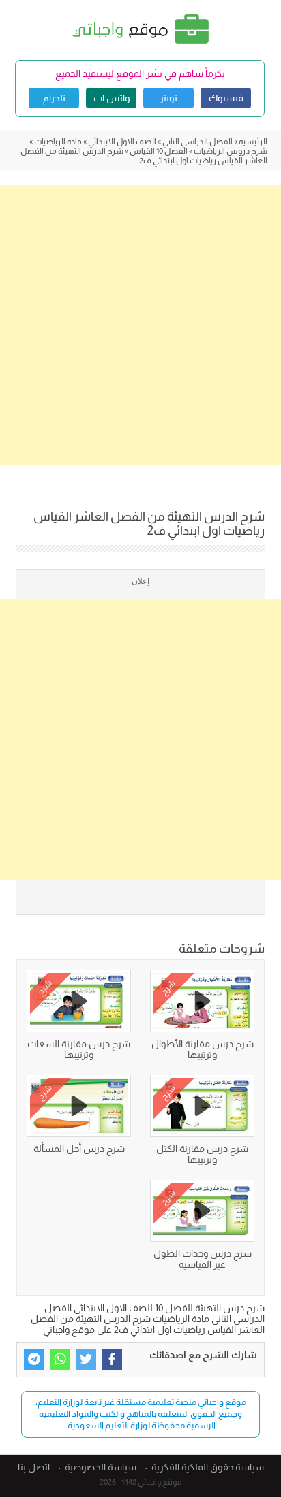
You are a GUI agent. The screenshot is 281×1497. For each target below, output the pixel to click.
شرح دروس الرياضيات (230, 151)
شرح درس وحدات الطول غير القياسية (202, 1259)
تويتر (168, 98)
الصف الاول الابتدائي (122, 141)
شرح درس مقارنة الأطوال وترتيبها (202, 1049)
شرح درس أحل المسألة (79, 1148)
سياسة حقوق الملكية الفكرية (207, 1467)
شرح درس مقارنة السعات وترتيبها (78, 1049)
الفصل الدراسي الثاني (197, 141)
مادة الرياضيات (58, 141)
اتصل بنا (34, 1467)
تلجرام (54, 98)
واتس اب (111, 98)
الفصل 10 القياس (159, 151)
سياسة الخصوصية (100, 1467)
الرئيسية (253, 141)
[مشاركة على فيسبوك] (112, 1359)
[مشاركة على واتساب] (60, 1359)
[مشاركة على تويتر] (86, 1359)
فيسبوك (226, 98)
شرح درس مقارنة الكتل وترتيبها (202, 1154)
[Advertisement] (140, 325)
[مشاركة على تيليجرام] (34, 1359)
